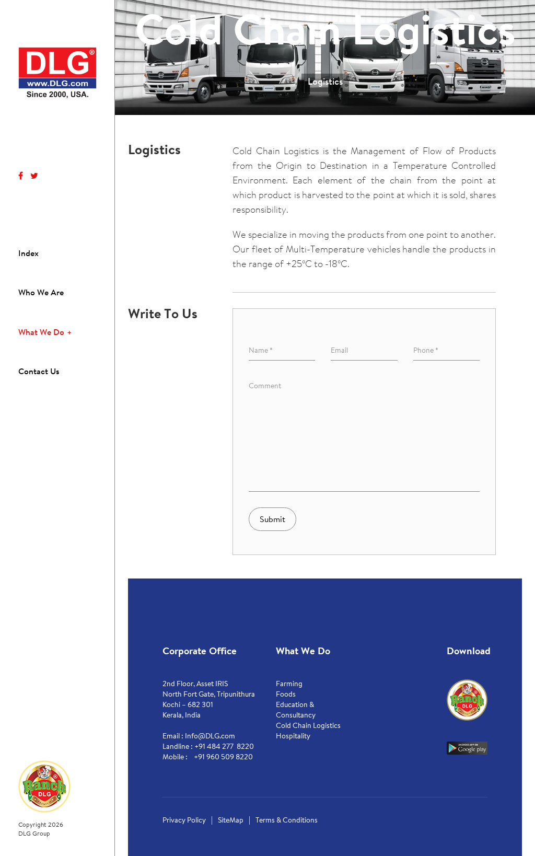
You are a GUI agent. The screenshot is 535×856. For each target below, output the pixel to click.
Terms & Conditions (286, 821)
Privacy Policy (184, 821)
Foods (286, 695)
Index (28, 254)
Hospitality (293, 737)
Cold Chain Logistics (308, 726)
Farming (289, 684)
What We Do (41, 333)
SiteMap (230, 821)
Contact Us (38, 372)
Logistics (325, 82)
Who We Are (41, 293)
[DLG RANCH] (44, 786)
